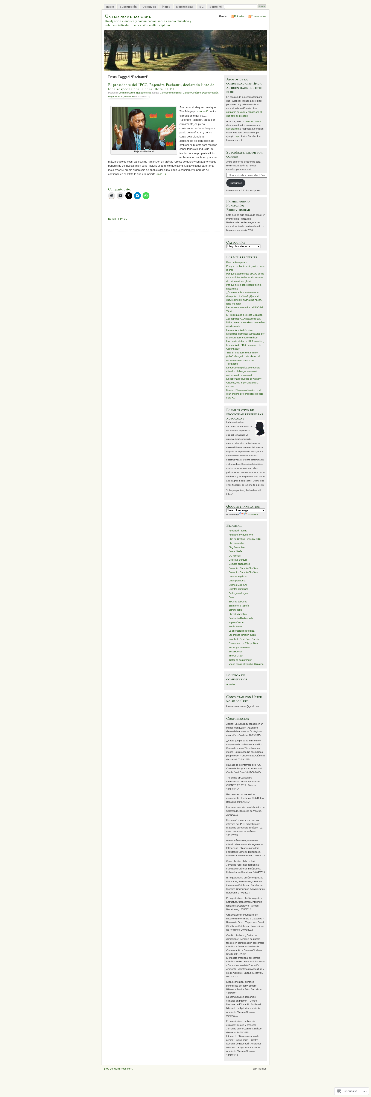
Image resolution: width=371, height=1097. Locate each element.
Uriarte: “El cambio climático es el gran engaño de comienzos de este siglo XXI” (244, 394)
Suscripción (128, 6)
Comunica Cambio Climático (243, 568)
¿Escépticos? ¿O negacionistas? (243, 318)
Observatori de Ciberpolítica (243, 643)
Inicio (110, 6)
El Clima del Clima (238, 601)
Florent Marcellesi (238, 614)
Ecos (231, 597)
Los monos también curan (242, 635)
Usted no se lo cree (128, 16)
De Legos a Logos (238, 593)
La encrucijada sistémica (241, 630)
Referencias (185, 6)
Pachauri (129, 96)
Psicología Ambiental (239, 647)
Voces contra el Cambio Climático (246, 664)
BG (201, 6)
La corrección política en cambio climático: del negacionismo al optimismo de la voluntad (243, 371)
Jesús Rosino (236, 626)
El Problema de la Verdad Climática (244, 315)
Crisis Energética (237, 576)
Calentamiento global (170, 92)
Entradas (239, 16)
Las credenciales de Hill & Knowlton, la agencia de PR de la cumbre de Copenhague (245, 345)
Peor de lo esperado (236, 262)
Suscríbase (236, 183)
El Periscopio (235, 609)
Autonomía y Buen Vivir (241, 534)
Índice (166, 6)
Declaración (232, 128)
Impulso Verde (236, 622)
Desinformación (127, 92)
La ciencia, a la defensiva (239, 330)
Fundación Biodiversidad (241, 618)
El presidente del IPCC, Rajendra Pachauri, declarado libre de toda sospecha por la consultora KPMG (161, 86)
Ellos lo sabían (233, 303)
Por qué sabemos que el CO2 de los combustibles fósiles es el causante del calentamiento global (245, 277)
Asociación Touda (238, 530)
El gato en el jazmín (239, 605)
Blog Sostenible (237, 547)
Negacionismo (143, 92)
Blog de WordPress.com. (118, 1068)
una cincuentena (253, 121)
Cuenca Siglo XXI (238, 585)
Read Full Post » (118, 219)
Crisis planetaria (237, 580)
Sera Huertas (236, 651)
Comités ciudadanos (239, 564)
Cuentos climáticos (238, 589)
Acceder (230, 684)
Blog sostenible (236, 543)
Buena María (235, 551)
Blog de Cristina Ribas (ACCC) (245, 539)
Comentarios (258, 16)
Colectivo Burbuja (238, 559)
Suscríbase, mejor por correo (244, 154)
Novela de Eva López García (244, 639)
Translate (253, 514)
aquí (237, 136)
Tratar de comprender (240, 660)
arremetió (202, 111)
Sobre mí (216, 6)
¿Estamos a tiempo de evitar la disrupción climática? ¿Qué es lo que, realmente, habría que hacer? (244, 296)
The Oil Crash (236, 655)
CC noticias (235, 555)
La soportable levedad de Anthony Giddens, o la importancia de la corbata (244, 382)
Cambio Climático (192, 92)
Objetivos (149, 6)
